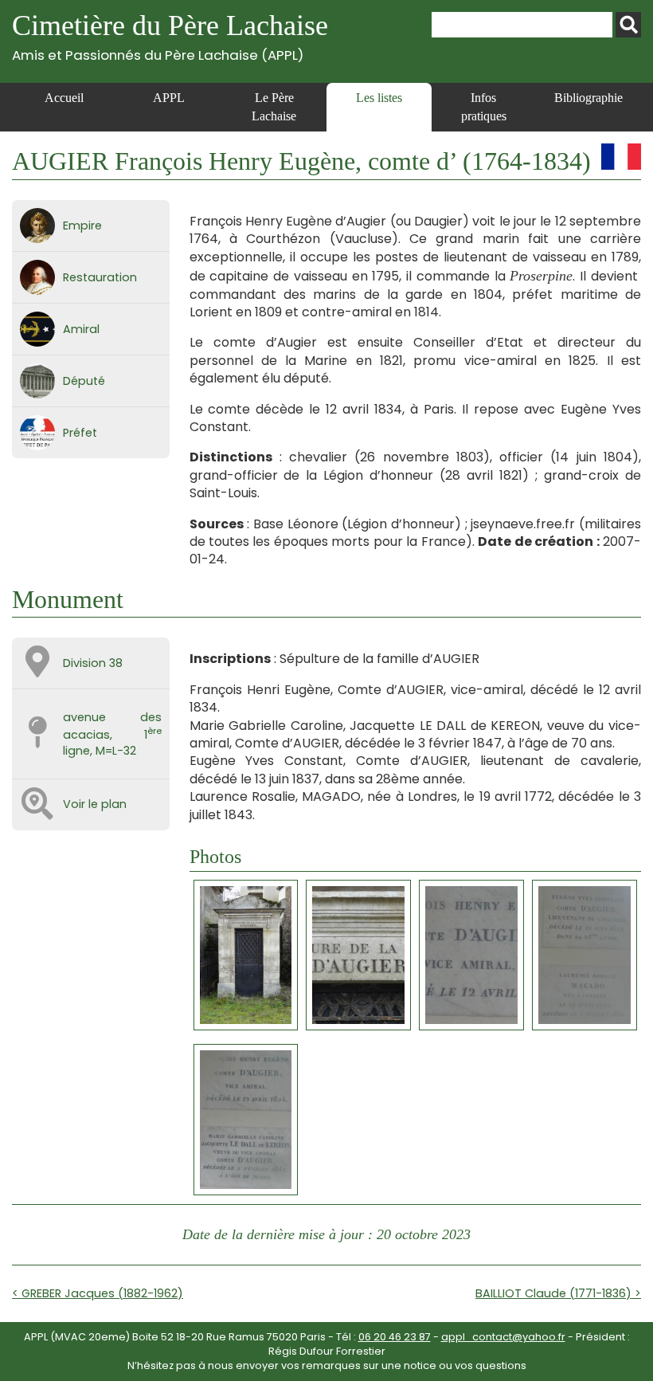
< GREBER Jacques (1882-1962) (97, 1293)
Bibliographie (588, 97)
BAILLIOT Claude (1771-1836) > (558, 1293)
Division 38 (93, 663)
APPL (169, 97)
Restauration (100, 277)
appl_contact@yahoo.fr (503, 1337)
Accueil (64, 97)
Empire (82, 225)
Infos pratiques (483, 106)
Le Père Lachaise (274, 106)
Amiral (81, 329)
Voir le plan (95, 804)
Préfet (80, 433)
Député (84, 381)
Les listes (379, 97)
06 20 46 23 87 (394, 1337)
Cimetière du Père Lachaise (170, 36)
